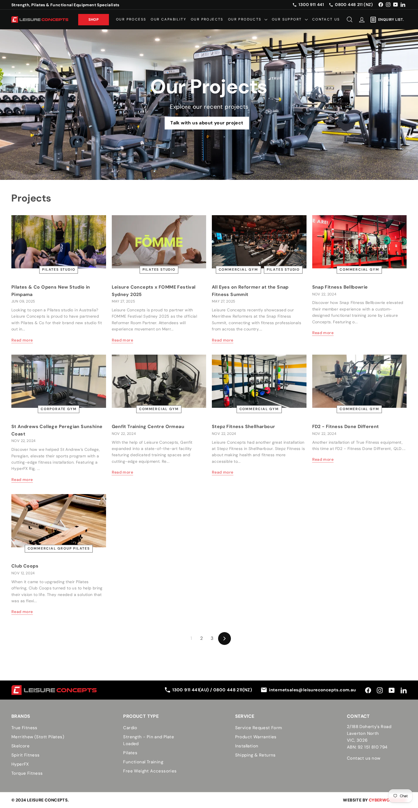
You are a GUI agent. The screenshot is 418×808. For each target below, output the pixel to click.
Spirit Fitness (25, 755)
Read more (22, 340)
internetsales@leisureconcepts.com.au (312, 690)
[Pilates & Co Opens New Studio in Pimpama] (58, 241)
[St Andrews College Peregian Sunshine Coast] (58, 381)
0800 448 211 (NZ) (354, 4)
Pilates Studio (58, 269)
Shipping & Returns (255, 755)
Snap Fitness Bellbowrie (340, 287)
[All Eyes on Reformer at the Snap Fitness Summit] (259, 241)
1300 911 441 (311, 4)
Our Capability (168, 19)
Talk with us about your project (206, 123)
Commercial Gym (238, 269)
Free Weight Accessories (150, 771)
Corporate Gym (58, 409)
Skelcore (20, 746)
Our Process (131, 19)
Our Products (245, 19)
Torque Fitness (27, 773)
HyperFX (20, 764)
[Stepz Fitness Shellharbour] (259, 381)
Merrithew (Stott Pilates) (37, 737)
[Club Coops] (58, 520)
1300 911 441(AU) (191, 690)
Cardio (130, 728)
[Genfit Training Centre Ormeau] (159, 381)
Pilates (130, 753)
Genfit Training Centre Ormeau (148, 426)
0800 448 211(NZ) (232, 690)
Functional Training (143, 762)
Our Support (287, 19)
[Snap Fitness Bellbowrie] (359, 241)
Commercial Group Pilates (59, 548)
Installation (246, 746)
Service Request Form (258, 728)
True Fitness (24, 728)
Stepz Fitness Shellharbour (243, 426)
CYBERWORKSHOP (388, 800)
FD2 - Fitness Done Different (345, 426)
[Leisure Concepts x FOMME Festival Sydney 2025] (159, 241)
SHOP (93, 19)
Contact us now (363, 758)
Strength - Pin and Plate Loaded (148, 740)
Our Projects (207, 19)
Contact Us (326, 19)
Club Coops (24, 566)
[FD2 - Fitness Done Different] (359, 381)
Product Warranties (256, 737)
